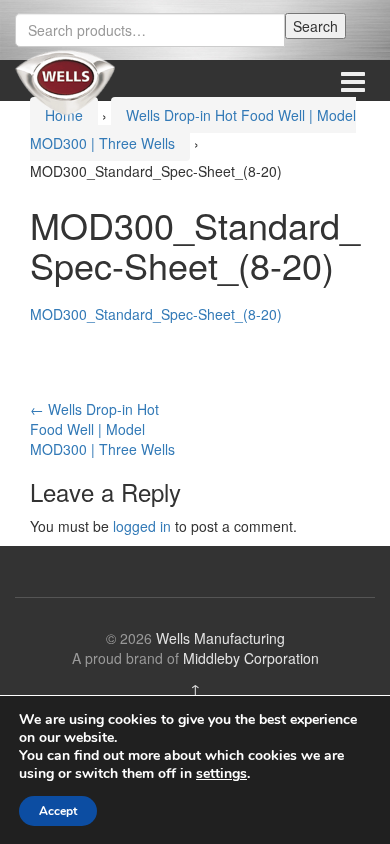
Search (315, 26)
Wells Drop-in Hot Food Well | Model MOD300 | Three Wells (102, 429)
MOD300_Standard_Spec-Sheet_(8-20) (156, 314)
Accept (58, 811)
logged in (142, 526)
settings (221, 774)
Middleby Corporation (251, 658)
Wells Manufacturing (220, 638)
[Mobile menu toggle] (353, 80)
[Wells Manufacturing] (65, 81)
